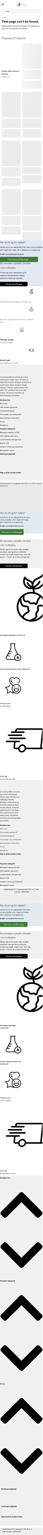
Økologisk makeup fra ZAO (10, 432)
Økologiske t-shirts (7, 450)
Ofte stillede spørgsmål (8, 407)
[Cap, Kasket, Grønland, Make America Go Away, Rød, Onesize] (11, 56)
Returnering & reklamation (9, 418)
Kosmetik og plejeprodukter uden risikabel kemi (15, 669)
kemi (2, 322)
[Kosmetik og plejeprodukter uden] (13, 1055)
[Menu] (5, 4)
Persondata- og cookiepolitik (10, 414)
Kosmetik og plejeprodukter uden (10, 1061)
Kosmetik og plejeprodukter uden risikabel (16, 319)
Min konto (3, 404)
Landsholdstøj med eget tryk (10, 440)
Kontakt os (4, 425)
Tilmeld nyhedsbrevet (13, 284)
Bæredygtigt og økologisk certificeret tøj (15, 302)
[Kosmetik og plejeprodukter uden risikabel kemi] (13, 662)
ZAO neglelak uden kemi (9, 436)
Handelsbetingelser (7, 411)
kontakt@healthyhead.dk (15, 254)
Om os (2, 422)
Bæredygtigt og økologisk (8, 1025)
